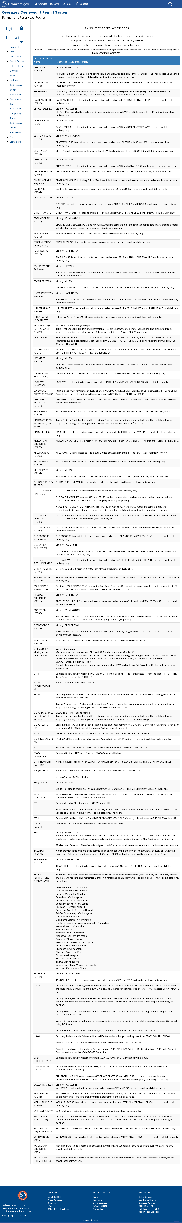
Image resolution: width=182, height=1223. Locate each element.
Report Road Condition (149, 1211)
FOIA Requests (100, 1205)
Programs (97, 1199)
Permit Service (16, 61)
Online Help (15, 46)
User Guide (15, 56)
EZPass (65, 1208)
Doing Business (100, 1202)
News (56, 3)
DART (57, 1208)
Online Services (146, 1197)
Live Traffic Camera (147, 1199)
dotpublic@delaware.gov (19, 1211)
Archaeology (98, 1208)
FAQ (11, 51)
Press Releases (55, 1199)
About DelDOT (54, 1197)
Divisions (52, 1202)
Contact (83, 3)
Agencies (42, 3)
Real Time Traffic (146, 1205)
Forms (12, 137)
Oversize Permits (147, 1202)
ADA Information (92, 1220)
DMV (50, 1208)
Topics (68, 3)
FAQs (50, 1205)
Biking (95, 1197)
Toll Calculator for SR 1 (149, 1208)
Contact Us (15, 141)
